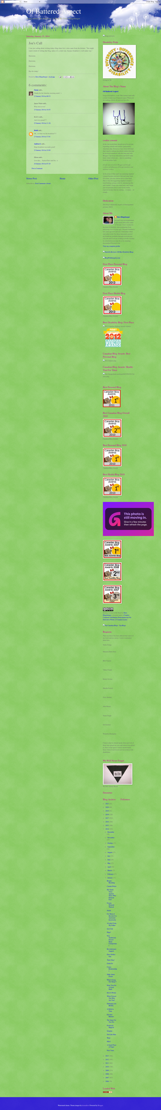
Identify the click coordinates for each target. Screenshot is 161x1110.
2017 (107, 818)
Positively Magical (110, 1026)
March (109, 870)
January (110, 878)
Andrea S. (37, 144)
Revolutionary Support (111, 950)
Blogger (100, 1105)
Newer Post (31, 178)
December (110, 832)
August (110, 852)
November (110, 837)
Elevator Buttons (110, 1015)
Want (108, 1038)
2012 (107, 1059)
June (109, 860)
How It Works (111, 993)
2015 (107, 825)
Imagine (109, 1031)
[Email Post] (60, 77)
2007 (107, 1077)
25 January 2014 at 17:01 (42, 136)
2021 (107, 803)
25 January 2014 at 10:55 (42, 109)
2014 (107, 829)
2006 (107, 1081)
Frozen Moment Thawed (110, 905)
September (111, 847)
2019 (107, 811)
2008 (107, 1074)
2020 (107, 807)
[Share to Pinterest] (73, 77)
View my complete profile (111, 246)
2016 (107, 822)
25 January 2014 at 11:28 (42, 123)
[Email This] (64, 77)
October (110, 843)
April (109, 867)
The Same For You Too (111, 1021)
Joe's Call (110, 929)
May (109, 863)
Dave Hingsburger (123, 217)
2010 (107, 1067)
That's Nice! (111, 960)
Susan (36, 90)
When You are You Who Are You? (111, 998)
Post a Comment (37, 168)
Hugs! (109, 932)
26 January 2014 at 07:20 (42, 164)
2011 (107, 1063)
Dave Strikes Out (111, 955)
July (109, 856)
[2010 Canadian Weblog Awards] (128, 535)
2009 (107, 1070)
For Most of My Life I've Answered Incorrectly (112, 917)
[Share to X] (69, 77)
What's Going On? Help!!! (112, 981)
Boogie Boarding (111, 882)
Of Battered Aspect (53, 11)
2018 (107, 814)
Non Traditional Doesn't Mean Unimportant (112, 941)
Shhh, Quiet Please (111, 975)
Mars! (109, 1041)
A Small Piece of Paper (111, 1046)
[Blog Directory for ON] (107, 1092)
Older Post (93, 178)
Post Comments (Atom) (43, 183)
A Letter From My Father (111, 924)
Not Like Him (111, 1034)
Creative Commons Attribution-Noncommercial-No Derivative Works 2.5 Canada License (117, 617)
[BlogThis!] (66, 77)
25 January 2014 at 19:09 (42, 150)
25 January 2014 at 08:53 (42, 96)
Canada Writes (111, 886)
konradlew (85, 1105)
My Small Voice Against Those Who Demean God (111, 895)
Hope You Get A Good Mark (111, 987)
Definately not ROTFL (111, 1004)
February (110, 874)
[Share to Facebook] (71, 77)
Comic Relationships (112, 969)
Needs (109, 910)
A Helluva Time (110, 1010)
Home (62, 178)
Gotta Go (110, 963)
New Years (110, 1050)
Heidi (36, 130)
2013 (107, 1056)
